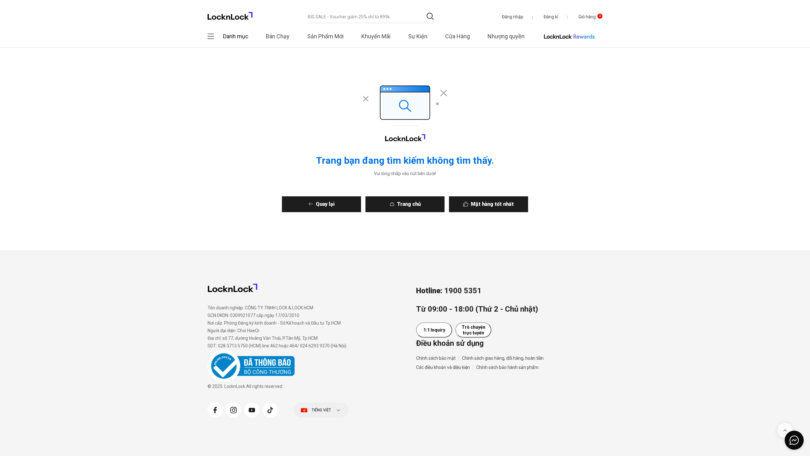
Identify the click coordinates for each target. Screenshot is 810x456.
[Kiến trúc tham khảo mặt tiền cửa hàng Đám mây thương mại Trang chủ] (230, 14)
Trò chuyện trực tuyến (473, 330)
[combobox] (371, 16)
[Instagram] (233, 409)
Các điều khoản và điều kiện (443, 367)
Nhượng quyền (506, 36)
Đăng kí (551, 16)
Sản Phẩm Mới (325, 36)
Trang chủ (409, 204)
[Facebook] (215, 409)
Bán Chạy (278, 36)
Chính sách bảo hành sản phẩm (507, 367)
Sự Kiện (417, 36)
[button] (512, 16)
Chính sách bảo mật (436, 358)
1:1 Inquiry (434, 329)
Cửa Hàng (457, 36)
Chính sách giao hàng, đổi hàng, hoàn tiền (503, 358)
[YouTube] (251, 409)
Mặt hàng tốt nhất (492, 204)
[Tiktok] (270, 409)
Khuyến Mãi (375, 36)
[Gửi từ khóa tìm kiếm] (430, 16)
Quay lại (325, 204)
